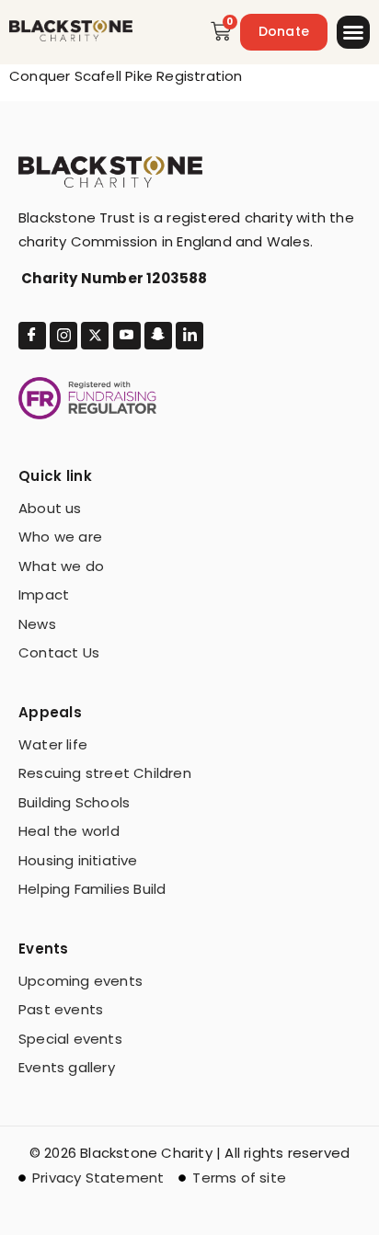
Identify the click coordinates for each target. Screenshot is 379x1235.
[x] (95, 335)
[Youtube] (127, 335)
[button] (353, 32)
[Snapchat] (158, 335)
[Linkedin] (189, 335)
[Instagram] (63, 335)
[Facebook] (32, 335)
